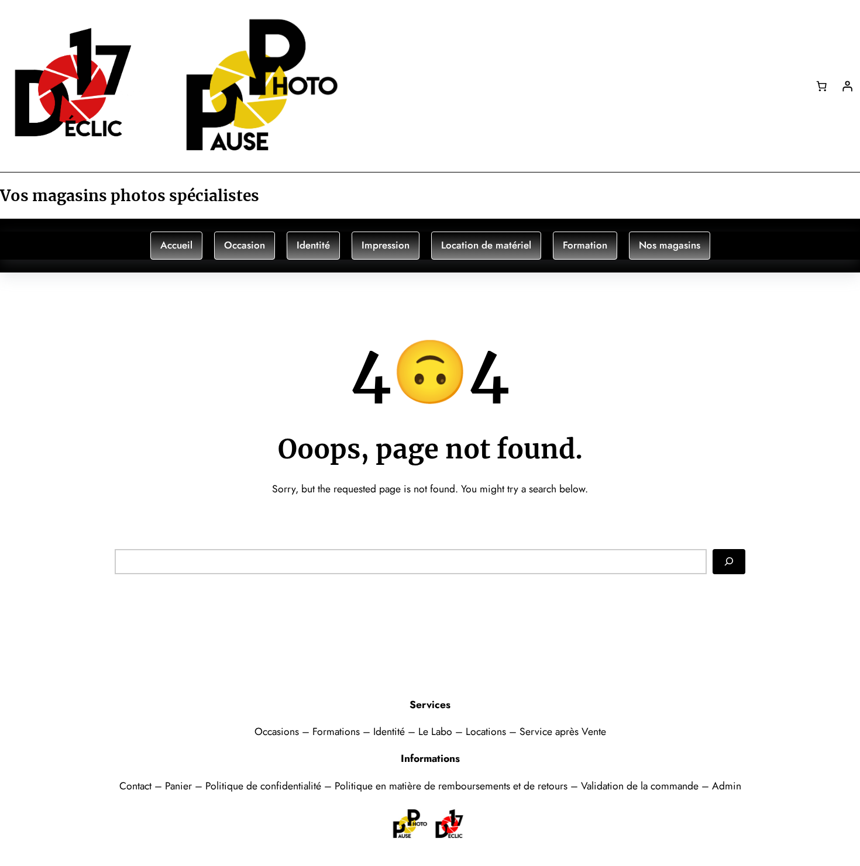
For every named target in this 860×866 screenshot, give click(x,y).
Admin (726, 785)
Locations (487, 731)
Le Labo (435, 731)
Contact (136, 785)
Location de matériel (486, 245)
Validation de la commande (640, 785)
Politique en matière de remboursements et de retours (451, 785)
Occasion (244, 245)
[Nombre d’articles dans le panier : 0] (821, 86)
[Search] (729, 561)
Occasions (278, 731)
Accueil (176, 245)
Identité (313, 245)
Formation (585, 245)
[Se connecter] (847, 86)
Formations (337, 731)
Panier (180, 785)
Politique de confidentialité (263, 785)
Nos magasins (669, 245)
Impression (386, 245)
